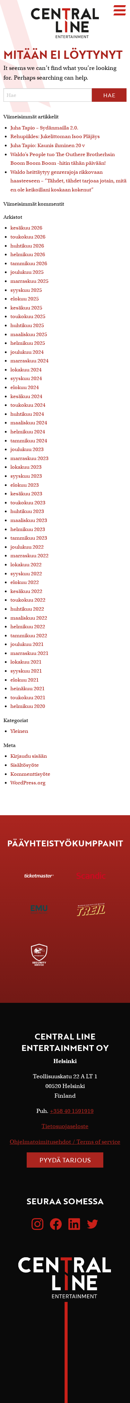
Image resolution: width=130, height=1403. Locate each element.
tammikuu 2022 (28, 635)
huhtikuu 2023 (27, 511)
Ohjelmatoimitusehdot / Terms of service (65, 1141)
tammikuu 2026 (28, 263)
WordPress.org (27, 783)
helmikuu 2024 (27, 432)
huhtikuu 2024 (27, 414)
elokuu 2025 (24, 299)
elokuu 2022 (24, 582)
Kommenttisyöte (30, 774)
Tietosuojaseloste (65, 1126)
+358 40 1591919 (72, 1111)
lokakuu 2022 (26, 564)
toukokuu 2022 (27, 600)
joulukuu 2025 (27, 272)
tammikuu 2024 (28, 441)
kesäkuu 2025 (26, 308)
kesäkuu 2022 (26, 591)
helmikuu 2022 (27, 626)
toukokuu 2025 (27, 316)
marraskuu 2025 (29, 281)
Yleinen (19, 731)
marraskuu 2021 (29, 653)
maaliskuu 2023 (28, 520)
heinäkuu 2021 (27, 688)
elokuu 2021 (24, 680)
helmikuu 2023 (27, 529)
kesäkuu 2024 (26, 396)
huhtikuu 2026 (27, 246)
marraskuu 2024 (29, 361)
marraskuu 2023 (29, 458)
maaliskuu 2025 (28, 334)
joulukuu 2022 (27, 547)
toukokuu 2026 (27, 237)
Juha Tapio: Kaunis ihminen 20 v (47, 145)
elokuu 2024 (24, 387)
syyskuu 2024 (26, 378)
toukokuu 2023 (27, 503)
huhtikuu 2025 (27, 325)
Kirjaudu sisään (28, 756)
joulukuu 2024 (27, 352)
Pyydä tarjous (65, 1159)
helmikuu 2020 (27, 706)
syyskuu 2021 (26, 671)
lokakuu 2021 (26, 662)
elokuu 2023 (24, 485)
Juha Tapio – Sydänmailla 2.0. (44, 128)
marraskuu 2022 (29, 555)
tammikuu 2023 (28, 538)
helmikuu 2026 (27, 254)
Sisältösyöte (24, 765)
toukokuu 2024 (27, 405)
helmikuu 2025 (27, 343)
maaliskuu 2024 (28, 423)
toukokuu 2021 (27, 697)
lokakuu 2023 (26, 467)
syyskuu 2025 (26, 290)
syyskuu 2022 (26, 573)
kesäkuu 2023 (26, 494)
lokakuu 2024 (26, 370)
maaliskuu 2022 (28, 618)
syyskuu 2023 (26, 476)
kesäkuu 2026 (26, 228)
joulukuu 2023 (27, 449)
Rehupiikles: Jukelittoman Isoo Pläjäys (55, 136)
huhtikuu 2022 (27, 609)
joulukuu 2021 (27, 644)
